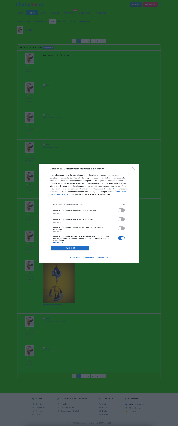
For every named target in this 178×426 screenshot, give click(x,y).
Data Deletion (74, 257)
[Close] (134, 168)
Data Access (89, 257)
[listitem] (89, 204)
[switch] (121, 210)
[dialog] (89, 213)
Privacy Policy (103, 257)
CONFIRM (70, 248)
